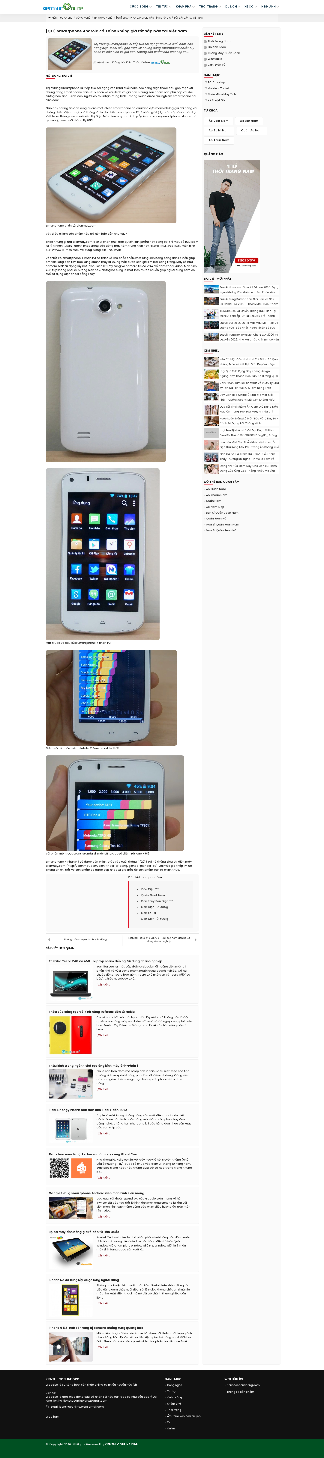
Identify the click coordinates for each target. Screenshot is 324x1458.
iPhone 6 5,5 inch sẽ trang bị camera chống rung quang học (96, 1328)
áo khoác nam (216, 495)
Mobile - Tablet (219, 88)
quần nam (213, 501)
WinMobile (215, 59)
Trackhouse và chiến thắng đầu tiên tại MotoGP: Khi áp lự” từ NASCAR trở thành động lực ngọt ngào (248, 316)
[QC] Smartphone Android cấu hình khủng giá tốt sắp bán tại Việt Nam (159, 18)
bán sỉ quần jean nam (222, 512)
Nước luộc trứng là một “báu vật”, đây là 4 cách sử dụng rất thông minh (249, 421)
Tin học (172, 1391)
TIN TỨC (162, 6)
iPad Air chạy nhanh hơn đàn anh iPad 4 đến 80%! (88, 1110)
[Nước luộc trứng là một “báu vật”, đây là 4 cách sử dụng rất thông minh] (211, 422)
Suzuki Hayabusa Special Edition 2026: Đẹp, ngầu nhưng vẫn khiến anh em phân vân (249, 290)
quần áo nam (251, 130)
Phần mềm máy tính (222, 94)
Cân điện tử (216, 64)
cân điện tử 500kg (154, 918)
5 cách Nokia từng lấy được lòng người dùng (84, 1280)
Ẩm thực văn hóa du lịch (184, 1416)
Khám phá (174, 1404)
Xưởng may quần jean (224, 53)
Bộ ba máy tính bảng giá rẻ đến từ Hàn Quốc (84, 1232)
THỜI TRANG (208, 6)
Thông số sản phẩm (240, 1392)
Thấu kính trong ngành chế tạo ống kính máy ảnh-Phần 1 (93, 1066)
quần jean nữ (216, 518)
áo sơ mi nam (219, 130)
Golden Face (217, 47)
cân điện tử (150, 889)
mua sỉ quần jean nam (222, 524)
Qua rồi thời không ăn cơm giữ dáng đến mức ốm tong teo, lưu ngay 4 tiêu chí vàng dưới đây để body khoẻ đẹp (249, 412)
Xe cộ (249, 6)
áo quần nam (216, 489)
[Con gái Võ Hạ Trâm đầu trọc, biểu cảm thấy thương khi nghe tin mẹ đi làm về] (211, 459)
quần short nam (153, 895)
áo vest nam (219, 121)
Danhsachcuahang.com (243, 1385)
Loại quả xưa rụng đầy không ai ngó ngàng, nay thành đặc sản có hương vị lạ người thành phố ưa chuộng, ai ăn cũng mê (249, 378)
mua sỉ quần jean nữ (221, 530)
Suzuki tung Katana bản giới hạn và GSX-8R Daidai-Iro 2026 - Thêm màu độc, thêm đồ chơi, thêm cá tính (249, 304)
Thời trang (174, 1410)
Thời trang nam (219, 41)
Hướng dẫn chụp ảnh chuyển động (85, 939)
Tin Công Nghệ (103, 18)
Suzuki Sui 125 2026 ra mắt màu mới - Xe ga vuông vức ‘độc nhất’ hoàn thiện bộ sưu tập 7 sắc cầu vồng (249, 328)
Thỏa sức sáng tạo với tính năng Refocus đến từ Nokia (92, 1012)
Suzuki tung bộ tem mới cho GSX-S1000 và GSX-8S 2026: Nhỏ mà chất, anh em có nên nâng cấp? (249, 340)
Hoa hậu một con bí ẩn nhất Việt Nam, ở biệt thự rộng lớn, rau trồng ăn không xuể (249, 445)
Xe (169, 1422)
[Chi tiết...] (104, 984)
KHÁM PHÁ (183, 6)
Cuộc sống (174, 1397)
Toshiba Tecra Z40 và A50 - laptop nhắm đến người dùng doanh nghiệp (159, 939)
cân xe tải (148, 913)
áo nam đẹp (215, 507)
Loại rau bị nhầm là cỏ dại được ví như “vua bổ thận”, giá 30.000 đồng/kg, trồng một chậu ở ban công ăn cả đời (248, 435)
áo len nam (249, 121)
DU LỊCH (231, 6)
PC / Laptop (216, 82)
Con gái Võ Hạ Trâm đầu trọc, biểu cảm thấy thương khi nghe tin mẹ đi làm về (247, 457)
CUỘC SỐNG (139, 6)
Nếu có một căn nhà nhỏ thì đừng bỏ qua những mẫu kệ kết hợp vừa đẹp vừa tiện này (249, 364)
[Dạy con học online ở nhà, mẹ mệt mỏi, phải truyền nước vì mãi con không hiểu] (211, 396)
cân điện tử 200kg (154, 907)
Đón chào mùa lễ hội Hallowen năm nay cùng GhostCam (93, 1154)
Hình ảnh (268, 6)
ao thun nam (219, 140)
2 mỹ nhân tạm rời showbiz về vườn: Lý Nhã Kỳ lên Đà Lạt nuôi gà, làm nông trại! (249, 386)
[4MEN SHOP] (232, 215)
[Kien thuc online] (63, 6)
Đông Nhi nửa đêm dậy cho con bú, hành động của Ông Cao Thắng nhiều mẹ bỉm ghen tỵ (248, 471)
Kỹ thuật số (216, 100)
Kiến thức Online (62, 18)
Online (171, 1428)
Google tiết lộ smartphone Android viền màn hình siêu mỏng (96, 1193)
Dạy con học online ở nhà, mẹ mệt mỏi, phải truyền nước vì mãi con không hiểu (247, 397)
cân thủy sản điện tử (156, 901)
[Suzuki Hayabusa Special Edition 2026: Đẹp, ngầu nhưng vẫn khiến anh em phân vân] (211, 289)
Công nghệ (83, 18)
